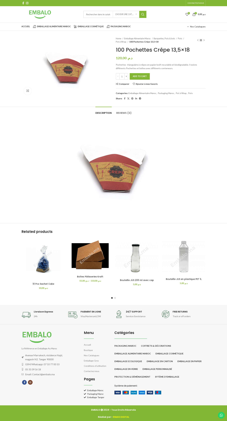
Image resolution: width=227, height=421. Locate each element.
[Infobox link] (43, 315)
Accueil (87, 344)
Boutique (88, 350)
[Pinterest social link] (132, 98)
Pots (180, 38)
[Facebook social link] (23, 3)
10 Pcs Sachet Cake (43, 283)
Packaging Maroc (166, 93)
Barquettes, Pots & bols (164, 38)
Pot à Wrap (121, 42)
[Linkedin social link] (136, 98)
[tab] (103, 111)
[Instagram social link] (27, 3)
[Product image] (43, 259)
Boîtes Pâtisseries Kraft (90, 276)
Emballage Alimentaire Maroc (137, 38)
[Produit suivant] (204, 40)
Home (119, 38)
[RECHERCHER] (142, 14)
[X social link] (128, 98)
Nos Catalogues (198, 26)
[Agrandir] (28, 91)
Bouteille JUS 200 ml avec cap (137, 280)
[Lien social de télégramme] (140, 98)
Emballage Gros (91, 360)
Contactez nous (91, 371)
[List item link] (46, 364)
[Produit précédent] (197, 40)
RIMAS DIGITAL (121, 417)
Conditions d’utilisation (95, 366)
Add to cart (140, 76)
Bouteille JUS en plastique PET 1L (184, 279)
